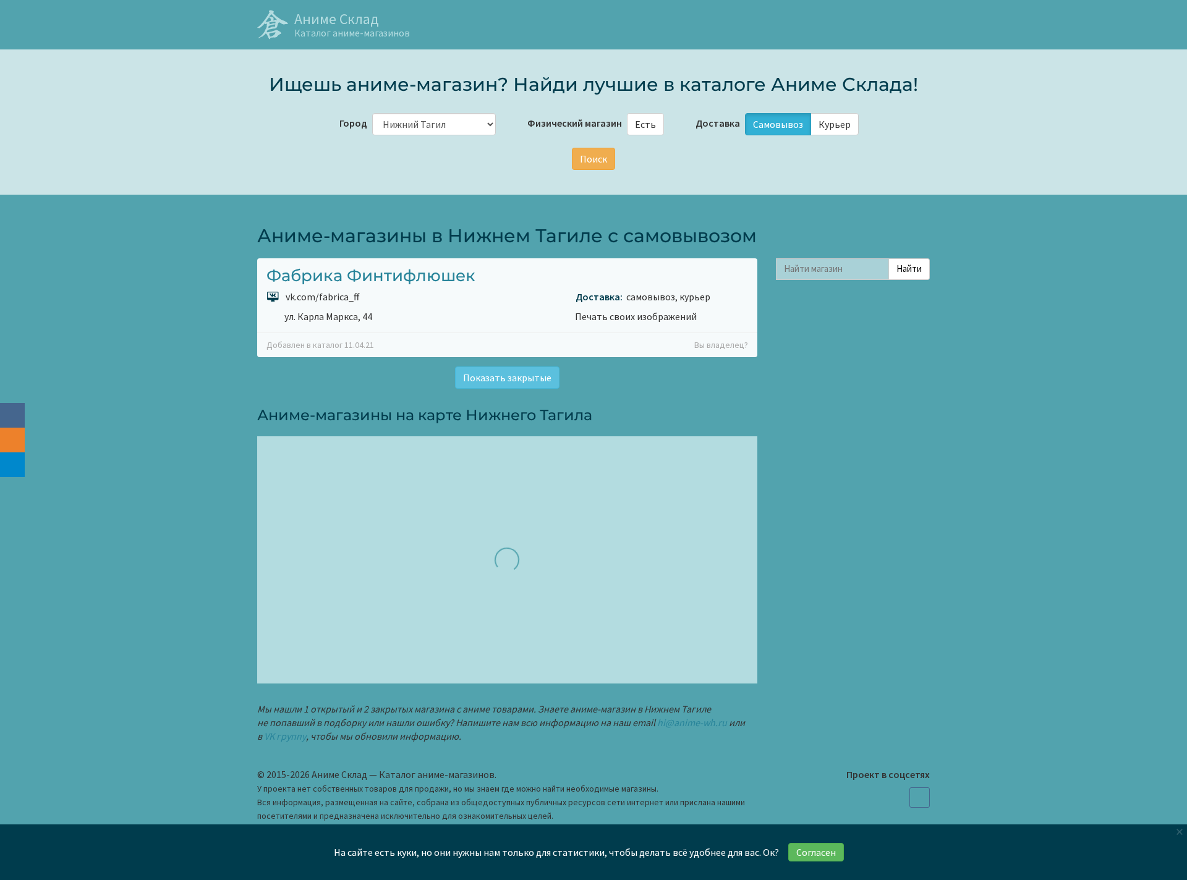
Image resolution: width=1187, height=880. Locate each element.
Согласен (816, 852)
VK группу (285, 736)
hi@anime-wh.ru (692, 722)
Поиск (593, 159)
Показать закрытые (507, 377)
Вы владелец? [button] (721, 344)
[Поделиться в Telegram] (12, 464)
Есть (645, 124)
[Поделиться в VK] (12, 415)
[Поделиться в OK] (12, 440)
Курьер (835, 124)
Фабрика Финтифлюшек (370, 276)
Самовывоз (778, 124)
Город (352, 123)
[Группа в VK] (919, 797)
